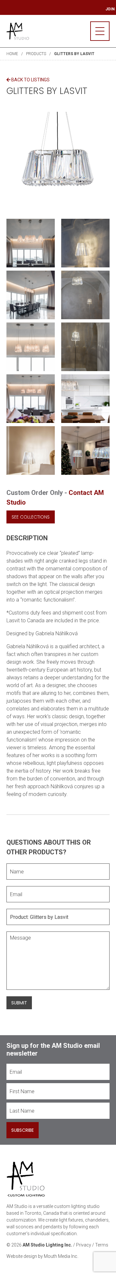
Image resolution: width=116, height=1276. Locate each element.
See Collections (31, 517)
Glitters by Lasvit (74, 54)
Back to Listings (30, 79)
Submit (19, 1003)
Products (36, 54)
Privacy (83, 1244)
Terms (101, 1244)
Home (12, 54)
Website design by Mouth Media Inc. (42, 1256)
